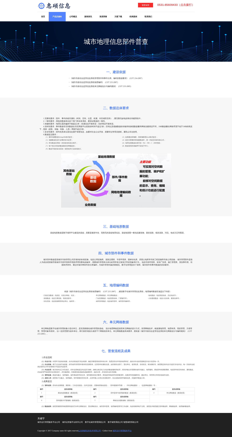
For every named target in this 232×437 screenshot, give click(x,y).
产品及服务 (57, 17)
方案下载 (118, 17)
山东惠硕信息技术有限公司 (89, 431)
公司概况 (73, 17)
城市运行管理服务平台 (122, 431)
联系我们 (148, 17)
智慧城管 (145, 5)
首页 (43, 17)
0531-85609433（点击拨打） (176, 4)
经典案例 (133, 17)
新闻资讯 (88, 17)
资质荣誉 (103, 17)
